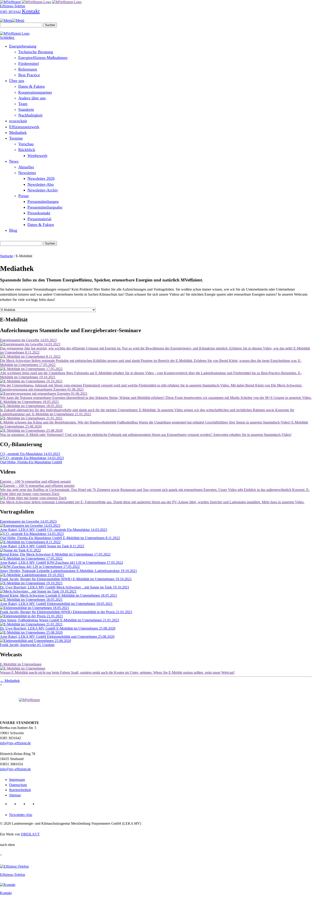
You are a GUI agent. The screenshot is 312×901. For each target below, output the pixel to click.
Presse (23, 195)
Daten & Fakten (31, 86)
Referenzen (27, 69)
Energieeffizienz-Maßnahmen (42, 57)
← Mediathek (10, 681)
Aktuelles (26, 167)
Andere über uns (32, 98)
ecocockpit (18, 121)
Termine (16, 138)
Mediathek (18, 132)
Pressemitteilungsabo (44, 207)
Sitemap (15, 795)
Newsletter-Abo (40, 184)
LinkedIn (13, 804)
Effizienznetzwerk (24, 127)
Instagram (40, 804)
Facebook (22, 804)
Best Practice (29, 75)
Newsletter (27, 172)
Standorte (26, 109)
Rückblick (26, 149)
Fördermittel (28, 63)
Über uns (16, 80)
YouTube (31, 804)
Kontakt (31, 11)
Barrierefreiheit (20, 790)
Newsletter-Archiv (42, 190)
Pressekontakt (38, 213)
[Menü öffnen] (12, 20)
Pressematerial (39, 219)
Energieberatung (22, 46)
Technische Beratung (35, 52)
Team (22, 103)
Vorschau (26, 144)
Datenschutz (18, 785)
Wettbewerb (37, 155)
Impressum (17, 780)
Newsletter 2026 (41, 178)
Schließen (7, 38)
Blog (13, 230)
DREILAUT (30, 834)
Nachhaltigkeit (30, 115)
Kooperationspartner (35, 92)
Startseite (6, 256)
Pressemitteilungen (43, 201)
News (14, 161)
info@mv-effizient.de (15, 743)
